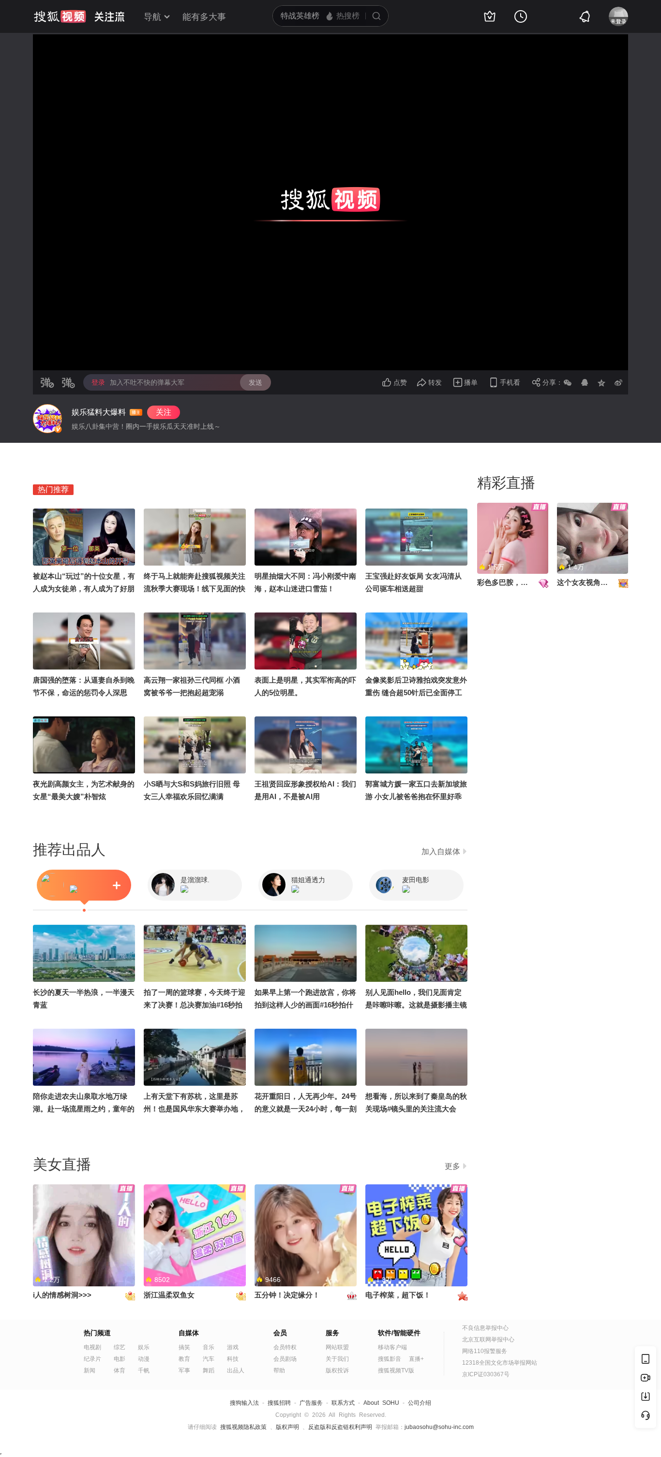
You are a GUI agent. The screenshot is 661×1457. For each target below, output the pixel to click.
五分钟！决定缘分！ (287, 1295)
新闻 (89, 1370)
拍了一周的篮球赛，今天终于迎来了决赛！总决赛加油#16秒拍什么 (194, 1004)
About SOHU (381, 1402)
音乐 (208, 1347)
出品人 (235, 1370)
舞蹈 (208, 1370)
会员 (280, 1333)
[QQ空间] (601, 382)
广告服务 (311, 1402)
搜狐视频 (60, 16)
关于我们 (337, 1358)
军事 (184, 1370)
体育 (119, 1370)
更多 (452, 1166)
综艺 (119, 1347)
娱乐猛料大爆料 (99, 412)
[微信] (567, 382)
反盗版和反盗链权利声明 (340, 1427)
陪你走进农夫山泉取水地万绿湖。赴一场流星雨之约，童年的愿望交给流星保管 (84, 1108)
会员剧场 (285, 1358)
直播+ (416, 1358)
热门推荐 (53, 489)
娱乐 (144, 1347)
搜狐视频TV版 (396, 1370)
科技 (233, 1358)
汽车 (208, 1358)
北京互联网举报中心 (488, 1339)
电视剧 (92, 1347)
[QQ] (584, 382)
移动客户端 (392, 1347)
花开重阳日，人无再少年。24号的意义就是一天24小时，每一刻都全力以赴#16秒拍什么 (306, 1108)
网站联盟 (337, 1347)
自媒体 (189, 1333)
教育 (184, 1358)
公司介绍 (419, 1402)
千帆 (144, 1370)
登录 (98, 382)
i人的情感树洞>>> (62, 1295)
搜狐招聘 (279, 1402)
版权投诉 (337, 1370)
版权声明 (287, 1427)
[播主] (47, 418)
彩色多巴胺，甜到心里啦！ (520, 582)
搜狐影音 (389, 1358)
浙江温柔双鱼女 (169, 1295)
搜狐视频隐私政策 (243, 1427)
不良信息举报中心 (485, 1328)
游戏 (233, 1347)
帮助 (279, 1370)
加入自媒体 (440, 851)
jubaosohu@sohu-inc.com (439, 1427)
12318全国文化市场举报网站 (499, 1362)
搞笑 (184, 1347)
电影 (119, 1358)
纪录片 (92, 1358)
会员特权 (285, 1347)
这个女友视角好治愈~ (592, 582)
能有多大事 (204, 17)
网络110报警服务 (484, 1351)
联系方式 (343, 1402)
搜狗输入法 (244, 1402)
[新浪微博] (618, 382)
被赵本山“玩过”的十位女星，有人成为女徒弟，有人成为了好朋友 (84, 588)
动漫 (144, 1358)
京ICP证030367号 (486, 1374)
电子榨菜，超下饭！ (398, 1295)
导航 (152, 17)
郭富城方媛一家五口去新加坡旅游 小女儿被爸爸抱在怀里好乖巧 (416, 796)
